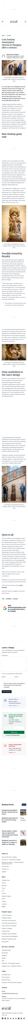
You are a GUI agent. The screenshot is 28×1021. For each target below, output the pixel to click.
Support (4, 871)
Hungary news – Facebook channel (11, 966)
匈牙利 (3, 906)
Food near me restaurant (9, 920)
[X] (10, 1018)
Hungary (15, 598)
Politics (4, 883)
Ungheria (4, 904)
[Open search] (25, 21)
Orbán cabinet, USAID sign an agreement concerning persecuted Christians (10, 834)
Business (4, 885)
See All (24, 804)
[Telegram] (18, 1018)
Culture (4, 893)
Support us (11, 752)
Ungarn (4, 901)
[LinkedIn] (2, 1018)
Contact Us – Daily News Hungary (11, 859)
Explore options (13, 705)
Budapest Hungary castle (9, 939)
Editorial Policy (6, 980)
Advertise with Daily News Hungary (12, 982)
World (3, 898)
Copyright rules (6, 974)
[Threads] (24, 1018)
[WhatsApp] (16, 1018)
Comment (5, 655)
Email (17, 676)
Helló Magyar (5, 593)
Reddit (4, 958)
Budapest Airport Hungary (9, 933)
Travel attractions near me (9, 923)
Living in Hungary (7, 915)
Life (3, 891)
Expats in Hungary (7, 928)
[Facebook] (5, 1018)
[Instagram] (8, 1018)
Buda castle (5, 941)
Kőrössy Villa (14, 202)
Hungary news (6, 880)
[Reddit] (21, 1018)
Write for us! (5, 869)
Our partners (5, 866)
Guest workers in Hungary (9, 925)
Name (4, 676)
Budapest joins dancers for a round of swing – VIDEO (10, 820)
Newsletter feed (6, 950)
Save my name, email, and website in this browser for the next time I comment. (14, 685)
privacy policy (16, 735)
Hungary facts (6, 931)
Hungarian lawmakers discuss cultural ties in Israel (10, 812)
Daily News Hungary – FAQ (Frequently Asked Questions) (13, 863)
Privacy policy (6, 977)
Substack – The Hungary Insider (11, 963)
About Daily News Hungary (9, 857)
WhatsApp (5, 953)
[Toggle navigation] (3, 22)
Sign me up (14, 732)
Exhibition (9, 598)
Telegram (4, 955)
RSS (3, 960)
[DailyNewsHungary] (14, 22)
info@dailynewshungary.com (10, 993)
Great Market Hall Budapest (10, 936)
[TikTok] (13, 1018)
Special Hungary (6, 896)
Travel (3, 888)
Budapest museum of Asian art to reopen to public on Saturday (9, 842)
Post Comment (6, 691)
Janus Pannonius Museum (11, 289)
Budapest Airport (6, 918)
